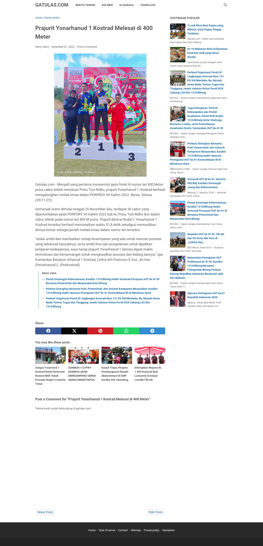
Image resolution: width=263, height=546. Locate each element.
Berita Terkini (85, 5)
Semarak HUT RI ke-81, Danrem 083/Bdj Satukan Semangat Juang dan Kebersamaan (206, 183)
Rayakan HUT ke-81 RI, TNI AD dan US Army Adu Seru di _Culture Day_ (205, 238)
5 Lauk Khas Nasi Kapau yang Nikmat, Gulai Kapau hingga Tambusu (205, 29)
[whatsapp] (126, 330)
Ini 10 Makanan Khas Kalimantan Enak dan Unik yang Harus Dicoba (207, 52)
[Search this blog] (225, 5)
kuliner (107, 5)
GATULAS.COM (51, 5)
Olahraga (126, 5)
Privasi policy (151, 530)
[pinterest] (100, 330)
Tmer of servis (107, 530)
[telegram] (152, 330)
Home (91, 530)
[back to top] (255, 537)
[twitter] (74, 330)
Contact (123, 530)
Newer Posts (45, 512)
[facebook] (48, 330)
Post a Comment (87, 46)
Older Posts (155, 512)
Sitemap (136, 530)
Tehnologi (147, 5)
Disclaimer (168, 530)
